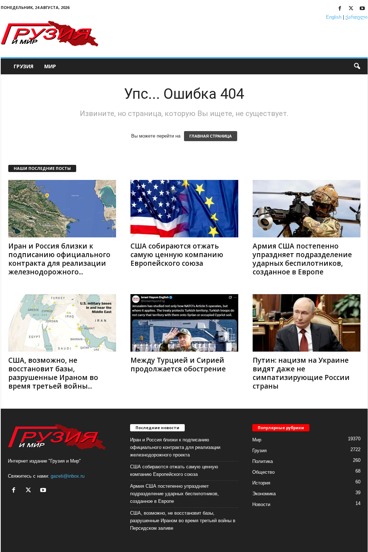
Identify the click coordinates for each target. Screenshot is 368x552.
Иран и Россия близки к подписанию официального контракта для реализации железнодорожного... (59, 259)
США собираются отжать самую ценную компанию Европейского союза (176, 254)
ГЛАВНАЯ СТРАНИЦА (210, 136)
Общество (263, 472)
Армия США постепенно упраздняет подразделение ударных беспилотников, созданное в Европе (302, 259)
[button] (357, 66)
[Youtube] (362, 9)
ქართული (356, 17)
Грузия (23, 66)
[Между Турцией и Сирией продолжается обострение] (184, 323)
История (261, 483)
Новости (261, 504)
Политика (262, 461)
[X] (351, 9)
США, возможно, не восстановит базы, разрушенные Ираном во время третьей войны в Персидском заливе (182, 520)
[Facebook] (340, 9)
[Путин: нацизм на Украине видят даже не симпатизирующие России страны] (306, 323)
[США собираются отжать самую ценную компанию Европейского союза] (184, 208)
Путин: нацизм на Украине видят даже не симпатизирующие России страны (301, 373)
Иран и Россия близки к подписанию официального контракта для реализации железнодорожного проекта (175, 447)
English (333, 17)
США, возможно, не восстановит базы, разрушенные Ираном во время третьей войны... (53, 373)
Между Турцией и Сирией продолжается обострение (178, 365)
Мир (50, 66)
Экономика (264, 493)
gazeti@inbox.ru (67, 476)
